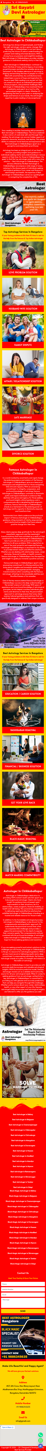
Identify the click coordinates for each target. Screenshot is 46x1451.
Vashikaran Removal (23, 730)
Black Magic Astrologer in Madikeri (23, 1232)
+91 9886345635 (21, 2)
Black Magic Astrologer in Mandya (23, 1237)
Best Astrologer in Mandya (23, 1161)
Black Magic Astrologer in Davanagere (23, 1222)
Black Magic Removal (23, 838)
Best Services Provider (23, 1449)
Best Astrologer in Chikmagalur (23, 1130)
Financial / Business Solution (23, 766)
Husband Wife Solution (23, 308)
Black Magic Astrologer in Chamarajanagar (23, 1201)
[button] (23, 17)
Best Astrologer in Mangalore (23, 1140)
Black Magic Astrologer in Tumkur (23, 1258)
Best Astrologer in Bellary (23, 1114)
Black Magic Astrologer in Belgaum (23, 1196)
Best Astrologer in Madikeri (23, 1156)
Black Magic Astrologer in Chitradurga (23, 1211)
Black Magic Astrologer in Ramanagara (23, 1248)
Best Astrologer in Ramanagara (23, 1171)
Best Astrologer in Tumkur (23, 1182)
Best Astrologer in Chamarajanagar (23, 1124)
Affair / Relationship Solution (23, 381)
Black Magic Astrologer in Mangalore (23, 1216)
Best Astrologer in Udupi (23, 1187)
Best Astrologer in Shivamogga (23, 1176)
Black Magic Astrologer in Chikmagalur (23, 1206)
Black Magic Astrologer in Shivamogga (23, 1253)
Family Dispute (23, 344)
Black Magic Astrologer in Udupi (23, 1263)
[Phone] (40, 1435)
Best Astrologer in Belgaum (23, 1119)
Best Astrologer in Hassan (23, 1150)
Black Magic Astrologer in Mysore (23, 1243)
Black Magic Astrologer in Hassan (23, 1227)
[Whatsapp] (40, 1440)
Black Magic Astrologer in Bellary (23, 1190)
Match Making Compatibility (23, 875)
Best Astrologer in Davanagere (23, 1145)
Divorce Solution (23, 453)
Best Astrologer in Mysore (23, 1166)
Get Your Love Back (23, 802)
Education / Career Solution (23, 693)
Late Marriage (23, 417)
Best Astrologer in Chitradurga (23, 1135)
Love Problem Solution (23, 272)
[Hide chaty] (40, 1446)
